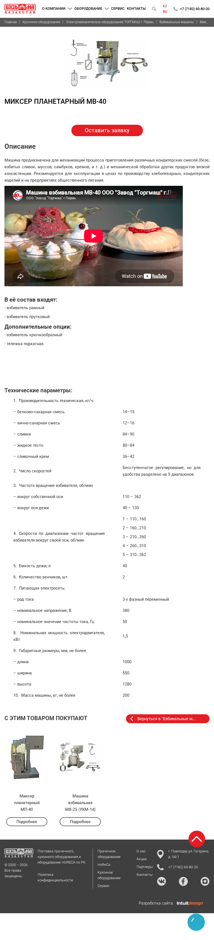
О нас (141, 851)
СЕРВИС (118, 8)
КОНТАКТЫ (136, 8)
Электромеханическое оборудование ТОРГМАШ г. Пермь (110, 22)
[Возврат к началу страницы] (196, 839)
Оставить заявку (107, 130)
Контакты (144, 874)
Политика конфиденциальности (55, 877)
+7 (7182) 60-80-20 (195, 9)
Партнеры (145, 867)
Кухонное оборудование (41, 22)
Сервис (104, 886)
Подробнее (26, 821)
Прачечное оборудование (109, 854)
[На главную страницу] (20, 9)
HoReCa (104, 864)
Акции (142, 859)
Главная (10, 22)
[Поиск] (154, 9)
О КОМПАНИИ (53, 8)
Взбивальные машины (176, 22)
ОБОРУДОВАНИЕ (88, 8)
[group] (107, 61)
